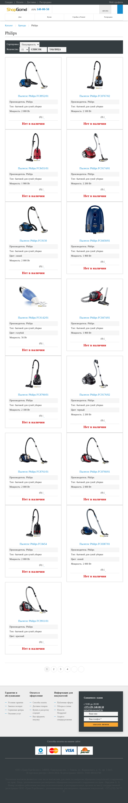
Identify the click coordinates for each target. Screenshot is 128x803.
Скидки (9, 2)
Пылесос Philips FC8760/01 (95, 471)
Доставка (31, 2)
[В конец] (81, 669)
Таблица (55, 49)
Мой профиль (115, 2)
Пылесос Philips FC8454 (33, 544)
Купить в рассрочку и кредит (41, 711)
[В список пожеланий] (44, 117)
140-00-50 (42, 9)
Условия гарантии (15, 702)
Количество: (13, 49)
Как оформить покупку (39, 718)
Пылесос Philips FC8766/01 (33, 394)
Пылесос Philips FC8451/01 (33, 168)
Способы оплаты (40, 702)
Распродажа (45, 2)
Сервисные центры (16, 710)
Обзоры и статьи (64, 706)
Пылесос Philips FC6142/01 (33, 317)
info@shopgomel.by (93, 710)
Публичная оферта (65, 702)
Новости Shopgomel (61, 711)
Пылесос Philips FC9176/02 (95, 394)
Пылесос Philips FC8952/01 (33, 96)
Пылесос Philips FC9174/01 (95, 168)
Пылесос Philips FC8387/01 (95, 544)
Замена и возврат (15, 706)
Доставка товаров (40, 706)
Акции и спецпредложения (64, 718)
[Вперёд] (74, 669)
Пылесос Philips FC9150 (33, 240)
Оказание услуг (14, 713)
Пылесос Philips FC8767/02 (95, 96)
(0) (40, 117)
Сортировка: (13, 44)
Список (36, 49)
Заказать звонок (101, 724)
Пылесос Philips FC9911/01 (33, 621)
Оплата (19, 2)
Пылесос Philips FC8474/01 (95, 317)
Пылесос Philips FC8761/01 (33, 471)
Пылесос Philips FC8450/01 (95, 240)
